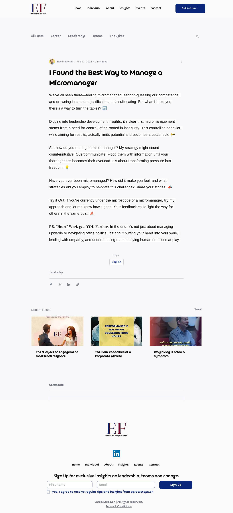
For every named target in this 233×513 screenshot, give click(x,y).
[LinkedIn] (116, 453)
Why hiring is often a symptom (169, 354)
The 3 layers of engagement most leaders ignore (57, 354)
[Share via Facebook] (51, 284)
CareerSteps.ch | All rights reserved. (118, 502)
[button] (197, 36)
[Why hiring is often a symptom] (176, 331)
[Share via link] (77, 284)
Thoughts (117, 36)
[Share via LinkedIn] (68, 284)
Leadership (76, 36)
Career (56, 36)
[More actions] (181, 61)
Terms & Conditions (119, 506)
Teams (97, 36)
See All (198, 309)
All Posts (37, 36)
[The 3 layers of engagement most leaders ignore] (57, 331)
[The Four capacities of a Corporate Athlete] (117, 331)
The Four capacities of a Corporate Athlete (113, 354)
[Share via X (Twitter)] (60, 284)
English (116, 262)
